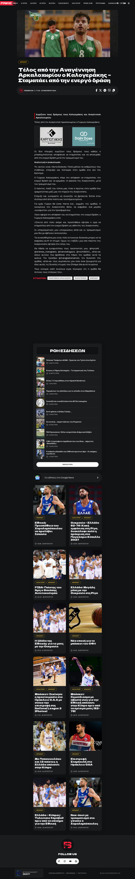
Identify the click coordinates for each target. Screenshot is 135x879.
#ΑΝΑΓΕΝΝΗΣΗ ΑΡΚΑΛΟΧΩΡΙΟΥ (60, 278)
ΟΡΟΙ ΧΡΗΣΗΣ (71, 873)
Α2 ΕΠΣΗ (33, 3)
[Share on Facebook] (96, 90)
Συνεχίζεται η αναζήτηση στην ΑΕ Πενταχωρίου (66, 401)
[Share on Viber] (109, 90)
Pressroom (28, 91)
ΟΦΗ (6, 3)
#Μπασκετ (94, 278)
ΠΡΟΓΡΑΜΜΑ (100, 3)
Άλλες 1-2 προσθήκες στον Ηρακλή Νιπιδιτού (65, 380)
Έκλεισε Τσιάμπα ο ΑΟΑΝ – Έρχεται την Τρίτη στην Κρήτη (71, 360)
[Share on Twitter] (100, 90)
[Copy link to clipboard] (113, 90)
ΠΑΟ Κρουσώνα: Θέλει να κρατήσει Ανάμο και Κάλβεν (69, 432)
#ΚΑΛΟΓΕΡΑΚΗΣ (81, 278)
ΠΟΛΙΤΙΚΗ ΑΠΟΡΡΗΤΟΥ (56, 873)
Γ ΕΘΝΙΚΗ (14, 3)
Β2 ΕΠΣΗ (52, 3)
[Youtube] (125, 3)
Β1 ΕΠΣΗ (43, 3)
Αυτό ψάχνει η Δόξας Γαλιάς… (59, 411)
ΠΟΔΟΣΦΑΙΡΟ (63, 3)
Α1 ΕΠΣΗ (24, 3)
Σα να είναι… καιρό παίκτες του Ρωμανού (63, 422)
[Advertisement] (71, 104)
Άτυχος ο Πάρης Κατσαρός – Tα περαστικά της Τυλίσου (70, 370)
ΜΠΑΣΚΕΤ (23, 62)
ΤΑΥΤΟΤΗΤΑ (82, 873)
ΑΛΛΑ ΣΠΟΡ (76, 3)
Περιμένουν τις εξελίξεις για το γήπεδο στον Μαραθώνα (70, 391)
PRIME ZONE (88, 3)
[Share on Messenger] (104, 90)
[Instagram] (121, 3)
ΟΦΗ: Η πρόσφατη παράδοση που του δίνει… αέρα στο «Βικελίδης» (69, 442)
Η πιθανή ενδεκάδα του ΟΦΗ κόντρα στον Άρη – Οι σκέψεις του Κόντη (71, 452)
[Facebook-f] (117, 3)
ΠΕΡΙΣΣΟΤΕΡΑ (67, 464)
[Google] (129, 3)
